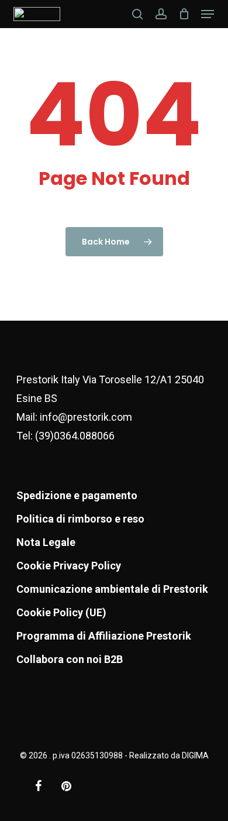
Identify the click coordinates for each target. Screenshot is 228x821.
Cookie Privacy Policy (68, 565)
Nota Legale (45, 542)
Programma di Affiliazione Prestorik (103, 636)
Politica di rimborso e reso (80, 519)
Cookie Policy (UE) (61, 612)
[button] (207, 14)
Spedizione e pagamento (76, 495)
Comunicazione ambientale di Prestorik (112, 589)
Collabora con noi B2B (69, 659)
